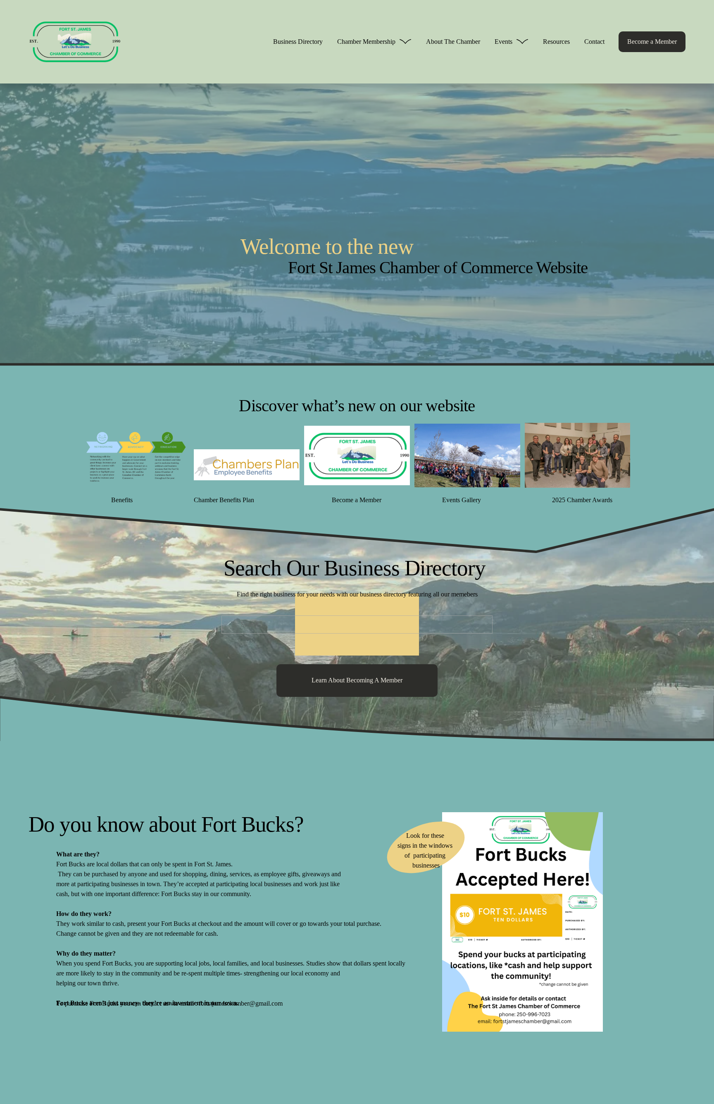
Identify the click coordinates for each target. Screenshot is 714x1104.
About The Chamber (453, 41)
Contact (594, 41)
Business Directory (298, 41)
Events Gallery (461, 499)
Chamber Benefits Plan (224, 499)
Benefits (122, 499)
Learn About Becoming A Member (357, 680)
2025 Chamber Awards (582, 499)
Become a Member (652, 41)
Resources (556, 41)
